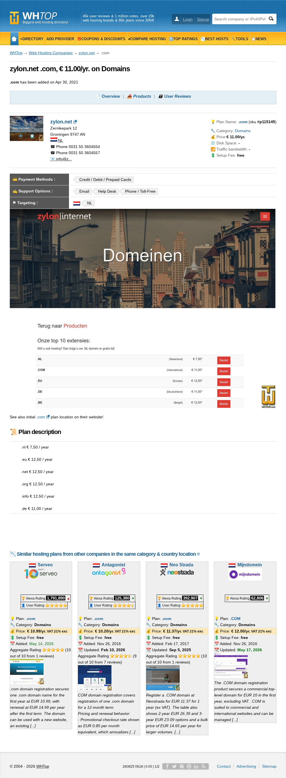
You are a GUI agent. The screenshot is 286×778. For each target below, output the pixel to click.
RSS (203, 766)
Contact (224, 766)
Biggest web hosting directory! (45, 22)
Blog (182, 766)
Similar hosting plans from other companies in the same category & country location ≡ (108, 554)
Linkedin (196, 766)
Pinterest (189, 766)
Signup (203, 19)
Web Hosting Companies (51, 53)
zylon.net (87, 53)
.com (40, 417)
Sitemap (269, 766)
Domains (243, 130)
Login (188, 19)
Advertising (246, 766)
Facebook (167, 766)
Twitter (174, 766)
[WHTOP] (14, 38)
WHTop (16, 53)
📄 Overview (107, 96)
